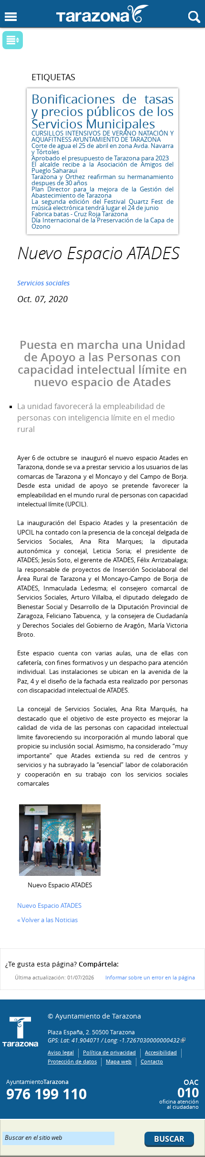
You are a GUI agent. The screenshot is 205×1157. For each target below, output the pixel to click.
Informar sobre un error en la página (150, 977)
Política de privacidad (109, 1052)
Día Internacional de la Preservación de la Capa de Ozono (102, 223)
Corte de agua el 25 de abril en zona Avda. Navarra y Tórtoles (102, 148)
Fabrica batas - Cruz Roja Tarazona (79, 214)
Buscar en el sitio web (33, 1137)
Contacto (152, 1061)
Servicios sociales (43, 282)
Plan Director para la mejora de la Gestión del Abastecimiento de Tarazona (102, 192)
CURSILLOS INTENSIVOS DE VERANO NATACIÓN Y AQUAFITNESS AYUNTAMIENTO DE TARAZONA (102, 136)
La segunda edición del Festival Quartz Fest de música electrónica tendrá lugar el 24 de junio (102, 204)
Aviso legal (61, 1052)
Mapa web (119, 1061)
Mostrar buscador (194, 17)
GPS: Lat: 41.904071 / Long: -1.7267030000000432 (114, 1040)
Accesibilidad (161, 1052)
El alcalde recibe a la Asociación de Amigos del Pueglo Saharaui (102, 167)
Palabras (29, 40)
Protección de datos (72, 1061)
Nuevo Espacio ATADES (49, 905)
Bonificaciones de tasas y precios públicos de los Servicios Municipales (102, 111)
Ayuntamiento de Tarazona (102, 13)
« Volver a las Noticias (47, 919)
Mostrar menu (11, 17)
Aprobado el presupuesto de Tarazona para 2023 (100, 158)
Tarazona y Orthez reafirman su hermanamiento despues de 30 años (102, 179)
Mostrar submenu (12, 40)
